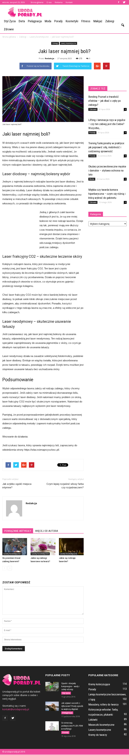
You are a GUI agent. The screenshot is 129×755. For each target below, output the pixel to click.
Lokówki (92, 719)
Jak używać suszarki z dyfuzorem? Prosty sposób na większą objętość (72, 706)
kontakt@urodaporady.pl (15, 709)
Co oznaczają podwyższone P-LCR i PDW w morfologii (72, 726)
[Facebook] (118, 2)
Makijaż (97, 21)
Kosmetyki (72, 21)
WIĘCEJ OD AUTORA (46, 530)
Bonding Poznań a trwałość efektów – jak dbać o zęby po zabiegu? (104, 100)
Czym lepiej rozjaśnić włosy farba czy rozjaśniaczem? (65, 485)
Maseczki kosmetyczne (101, 724)
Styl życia (10, 21)
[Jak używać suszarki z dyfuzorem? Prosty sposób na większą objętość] (52, 706)
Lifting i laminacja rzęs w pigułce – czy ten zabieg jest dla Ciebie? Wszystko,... (106, 124)
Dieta (22, 21)
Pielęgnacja (35, 21)
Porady (58, 21)
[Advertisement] (87, 12)
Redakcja (49, 58)
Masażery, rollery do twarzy (103, 704)
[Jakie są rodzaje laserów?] (71, 546)
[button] (123, 25)
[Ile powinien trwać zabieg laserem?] (14, 546)
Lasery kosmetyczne (68, 43)
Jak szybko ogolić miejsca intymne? (16, 485)
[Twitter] (124, 2)
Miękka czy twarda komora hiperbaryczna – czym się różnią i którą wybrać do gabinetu (106, 193)
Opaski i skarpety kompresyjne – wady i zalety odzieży (70, 686)
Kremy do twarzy (97, 734)
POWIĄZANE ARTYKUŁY (17, 530)
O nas (49, 2)
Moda (48, 21)
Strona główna (37, 2)
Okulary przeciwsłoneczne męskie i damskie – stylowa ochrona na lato (107, 170)
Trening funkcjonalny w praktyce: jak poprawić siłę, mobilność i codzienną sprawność (106, 147)
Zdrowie (9, 29)
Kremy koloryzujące (99, 684)
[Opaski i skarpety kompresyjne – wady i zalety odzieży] (52, 686)
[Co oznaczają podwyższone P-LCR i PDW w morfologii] (52, 726)
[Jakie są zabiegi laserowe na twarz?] (43, 546)
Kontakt (69, 2)
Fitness (85, 21)
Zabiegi (109, 21)
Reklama (58, 2)
